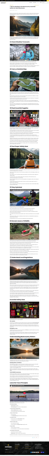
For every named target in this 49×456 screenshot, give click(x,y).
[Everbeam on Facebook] (0, 0)
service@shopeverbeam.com (28, 446)
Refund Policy (16, 447)
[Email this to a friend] (38, 437)
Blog (38, 2)
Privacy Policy (16, 448)
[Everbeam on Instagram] (7, 449)
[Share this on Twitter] (33, 437)
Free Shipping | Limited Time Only (10, 0)
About (41, 2)
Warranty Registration (17, 445)
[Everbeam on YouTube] (6, 449)
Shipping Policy (16, 446)
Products (30, 2)
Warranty (34, 2)
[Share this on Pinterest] (36, 437)
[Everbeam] (3, 2)
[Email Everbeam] (8, 449)
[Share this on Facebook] (34, 437)
